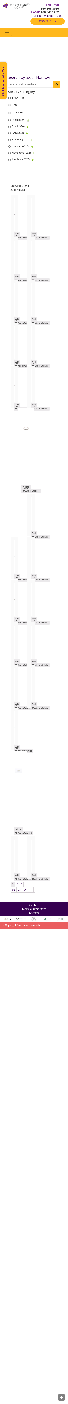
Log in (37, 15)
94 (25, 889)
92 (13, 889)
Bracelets (20, 146)
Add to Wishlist (24, 237)
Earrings (20, 139)
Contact (34, 905)
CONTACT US (47, 21)
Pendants (21, 159)
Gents (18, 133)
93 (19, 889)
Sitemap (34, 913)
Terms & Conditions (34, 909)
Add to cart (17, 234)
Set (15, 105)
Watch (17, 112)
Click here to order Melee (3, 80)
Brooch (18, 97)
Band (18, 126)
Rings (18, 119)
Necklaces (21, 152)
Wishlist (48, 15)
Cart (59, 15)
